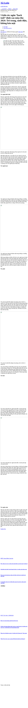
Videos (9, 8)
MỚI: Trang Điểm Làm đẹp (7, 558)
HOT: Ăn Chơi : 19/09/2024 (7, 615)
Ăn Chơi (5, 26)
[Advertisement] (14, 61)
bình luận (20, 31)
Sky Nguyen (3, 31)
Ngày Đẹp (15, 8)
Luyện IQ (4, 8)
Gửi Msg (3, 585)
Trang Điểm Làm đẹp (7, 28)
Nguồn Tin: (3, 529)
